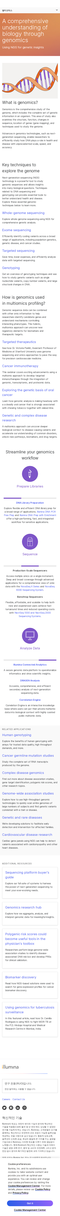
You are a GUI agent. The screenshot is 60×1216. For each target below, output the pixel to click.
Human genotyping (16, 735)
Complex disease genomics (23, 773)
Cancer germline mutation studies (28, 755)
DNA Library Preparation (30, 502)
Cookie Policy (42, 1189)
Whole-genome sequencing (23, 213)
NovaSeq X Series (30, 586)
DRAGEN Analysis (30, 680)
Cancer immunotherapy (20, 366)
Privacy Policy (20, 1192)
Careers (6, 1099)
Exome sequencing (16, 230)
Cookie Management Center (24, 1185)
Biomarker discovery (20, 977)
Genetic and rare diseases (22, 817)
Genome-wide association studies (28, 793)
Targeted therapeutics (19, 342)
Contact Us (19, 1099)
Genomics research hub (23, 907)
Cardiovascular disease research (27, 834)
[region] (30, 1187)
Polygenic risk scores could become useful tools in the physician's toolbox (25, 938)
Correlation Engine (30, 699)
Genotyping (11, 268)
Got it (30, 1203)
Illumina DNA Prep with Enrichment (38, 515)
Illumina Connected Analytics (29, 664)
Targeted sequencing (18, 251)
